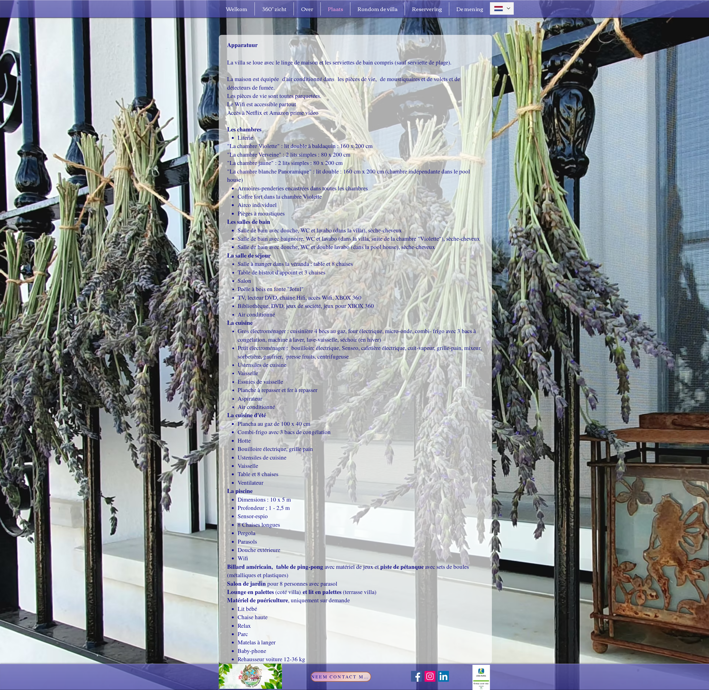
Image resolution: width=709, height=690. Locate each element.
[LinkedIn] (443, 676)
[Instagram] (430, 676)
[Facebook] (416, 676)
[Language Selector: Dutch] (502, 8)
